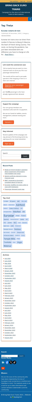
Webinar (7, 246)
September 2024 (10, 305)
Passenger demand (8, 229)
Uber (14, 242)
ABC (18, 201)
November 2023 (10, 330)
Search (5, 153)
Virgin (19, 242)
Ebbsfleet (17, 211)
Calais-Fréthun (14, 208)
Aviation (5, 208)
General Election (14, 219)
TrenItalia (7, 242)
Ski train (13, 232)
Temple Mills (9, 238)
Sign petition (14, 1)
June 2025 (8, 286)
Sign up (8, 143)
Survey (23, 235)
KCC (15, 223)
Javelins (10, 222)
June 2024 (8, 313)
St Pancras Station (9, 235)
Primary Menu (30, 19)
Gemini (6, 219)
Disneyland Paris (7, 211)
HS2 (5, 222)
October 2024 (9, 303)
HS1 (27, 219)
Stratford (17, 235)
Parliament (18, 226)
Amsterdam (11, 204)
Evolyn (17, 215)
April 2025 (8, 291)
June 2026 (8, 261)
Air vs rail (24, 201)
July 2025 (7, 283)
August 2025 (9, 281)
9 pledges (6, 201)
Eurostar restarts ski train (10, 31)
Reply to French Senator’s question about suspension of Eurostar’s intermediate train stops (16, 171)
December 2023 (10, 328)
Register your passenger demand (14, 86)
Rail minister (7, 232)
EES (23, 212)
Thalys (18, 238)
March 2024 (8, 320)
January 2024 (9, 325)
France (23, 215)
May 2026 (8, 263)
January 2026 (9, 271)
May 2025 (8, 288)
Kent (19, 222)
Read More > (9, 54)
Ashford (20, 204)
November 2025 (10, 273)
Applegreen (18, 397)
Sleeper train (20, 232)
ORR (12, 226)
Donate (29, 1)
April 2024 (8, 318)
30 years (12, 201)
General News (6, 35)
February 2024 (9, 323)
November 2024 (10, 300)
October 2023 (9, 332)
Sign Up (22, 1)
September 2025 (10, 278)
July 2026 (7, 258)
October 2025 (9, 276)
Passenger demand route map (14, 189)
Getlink (22, 219)
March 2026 (8, 268)
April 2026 (8, 266)
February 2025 (9, 295)
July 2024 (7, 310)
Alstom (5, 204)
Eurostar (9, 215)
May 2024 (8, 315)
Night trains (6, 226)
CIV (21, 208)
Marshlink (24, 222)
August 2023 (9, 338)
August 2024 (9, 308)
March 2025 (8, 293)
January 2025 (9, 298)
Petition (17, 229)
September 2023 (10, 335)
